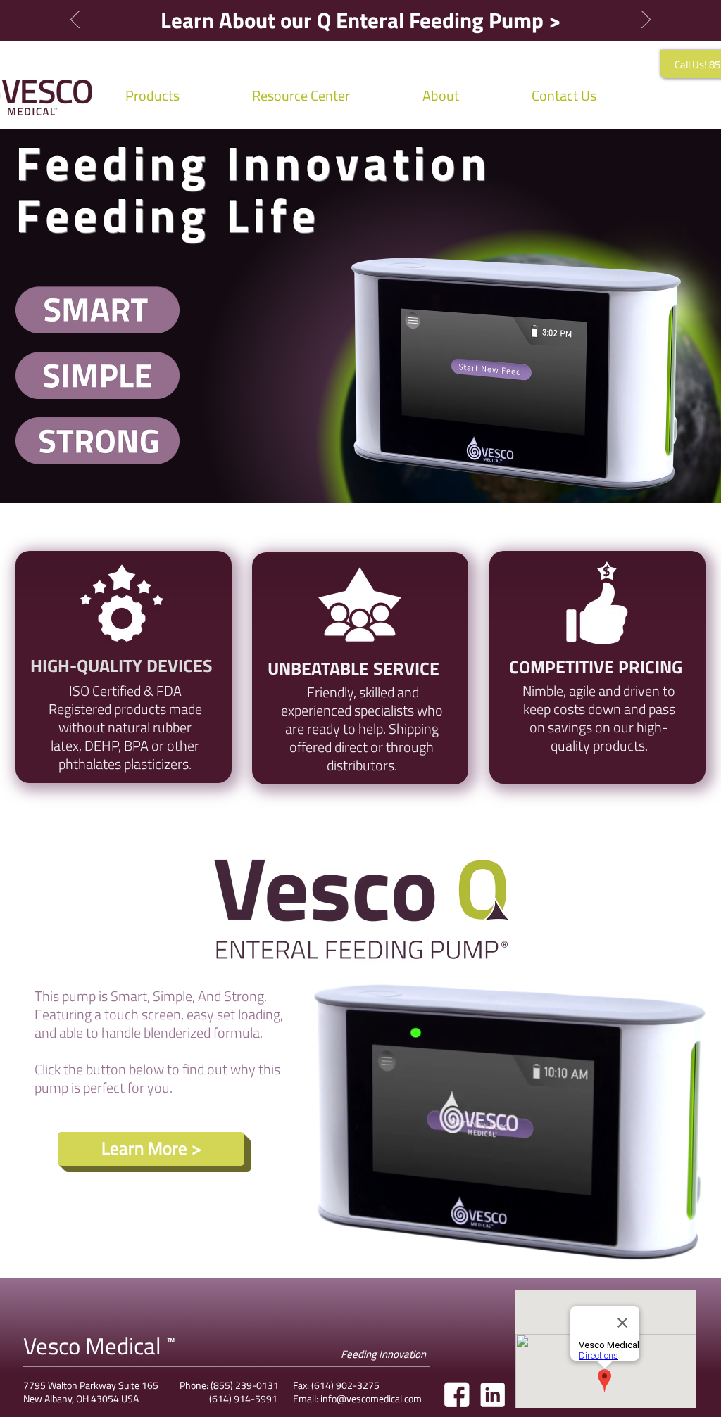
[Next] (646, 20)
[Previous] (75, 20)
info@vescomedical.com (371, 1398)
